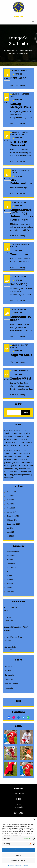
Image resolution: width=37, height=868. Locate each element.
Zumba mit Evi (20, 378)
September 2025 (13, 524)
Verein (12, 96)
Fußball (8, 670)
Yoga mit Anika (21, 354)
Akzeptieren (18, 850)
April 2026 (11, 504)
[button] (34, 819)
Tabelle (10, 584)
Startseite (24, 70)
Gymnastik (25, 170)
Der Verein (9, 666)
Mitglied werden (11, 683)
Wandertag (19, 284)
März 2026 (11, 508)
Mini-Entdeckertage (21, 182)
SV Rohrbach (18, 16)
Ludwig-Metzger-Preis (20, 105)
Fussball (15, 70)
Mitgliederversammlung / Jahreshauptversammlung (21, 214)
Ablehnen (18, 855)
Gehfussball (19, 78)
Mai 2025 (10, 536)
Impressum (11, 865)
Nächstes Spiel (10, 647)
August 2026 (11, 492)
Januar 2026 (11, 512)
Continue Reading (17, 85)
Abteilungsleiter (13, 551)
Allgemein (16, 94)
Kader (9, 571)
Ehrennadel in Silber (20, 318)
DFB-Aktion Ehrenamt (18, 143)
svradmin (18, 74)
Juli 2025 (10, 528)
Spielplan (10, 575)
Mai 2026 (10, 500)
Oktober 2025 (12, 520)
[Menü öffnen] (33, 21)
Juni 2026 (10, 496)
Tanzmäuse (19, 254)
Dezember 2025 (13, 516)
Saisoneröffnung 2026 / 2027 (16, 627)
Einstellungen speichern (18, 860)
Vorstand (10, 592)
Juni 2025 (10, 532)
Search (25, 413)
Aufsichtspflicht (10, 607)
